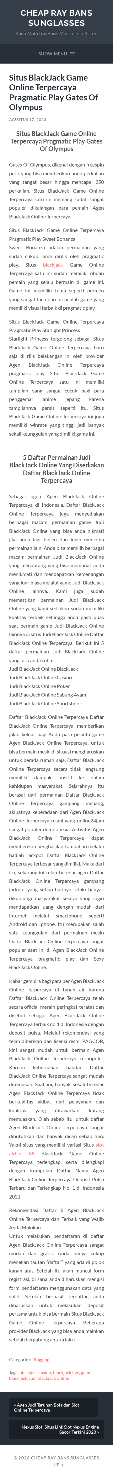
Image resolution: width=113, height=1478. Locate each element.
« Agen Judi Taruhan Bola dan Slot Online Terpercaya (46, 1407)
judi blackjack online (49, 1378)
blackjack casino (35, 1372)
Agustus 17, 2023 (27, 119)
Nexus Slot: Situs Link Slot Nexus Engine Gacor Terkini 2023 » (60, 1429)
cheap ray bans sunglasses (56, 18)
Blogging (40, 1359)
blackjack (53, 265)
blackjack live (66, 1372)
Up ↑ (59, 1464)
